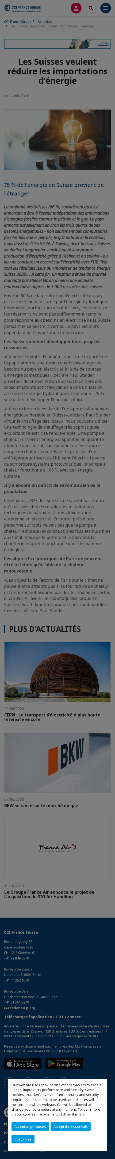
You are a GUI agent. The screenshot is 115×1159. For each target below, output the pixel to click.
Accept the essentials (70, 1126)
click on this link (71, 1114)
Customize (23, 1139)
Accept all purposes (30, 1126)
